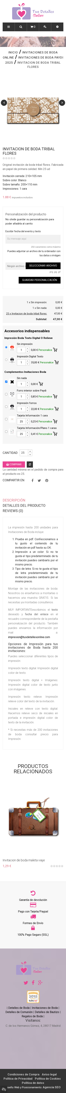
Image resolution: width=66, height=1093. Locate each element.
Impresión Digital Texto (30, 356)
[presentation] (4, 103)
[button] (57, 26)
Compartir (32, 480)
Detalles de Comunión (19, 1012)
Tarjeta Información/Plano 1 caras (37, 428)
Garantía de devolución (33, 900)
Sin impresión (25, 344)
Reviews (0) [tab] (13, 511)
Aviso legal (49, 1074)
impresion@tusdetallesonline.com (29, 637)
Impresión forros (27, 403)
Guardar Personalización (39, 280)
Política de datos (33, 1083)
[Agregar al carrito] (55, 349)
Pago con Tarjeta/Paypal (33, 911)
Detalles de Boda (19, 1008)
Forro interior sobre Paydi (31, 390)
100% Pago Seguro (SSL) (33, 934)
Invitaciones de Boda (45, 1008)
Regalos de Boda (32, 1016)
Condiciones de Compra (23, 1074)
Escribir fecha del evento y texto (23, 231)
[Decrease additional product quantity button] (27, 351)
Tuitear (39, 480)
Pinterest (46, 480)
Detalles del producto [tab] (24, 505)
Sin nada (22, 378)
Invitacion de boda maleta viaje (24, 860)
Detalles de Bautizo (47, 1012)
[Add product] (30, 464)
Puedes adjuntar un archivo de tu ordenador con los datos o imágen (34, 253)
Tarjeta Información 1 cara (32, 415)
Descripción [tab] (14, 500)
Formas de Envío (33, 923)
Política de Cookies (48, 1078)
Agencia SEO (52, 1087)
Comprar (15, 464)
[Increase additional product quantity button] (27, 348)
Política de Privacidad (18, 1078)
